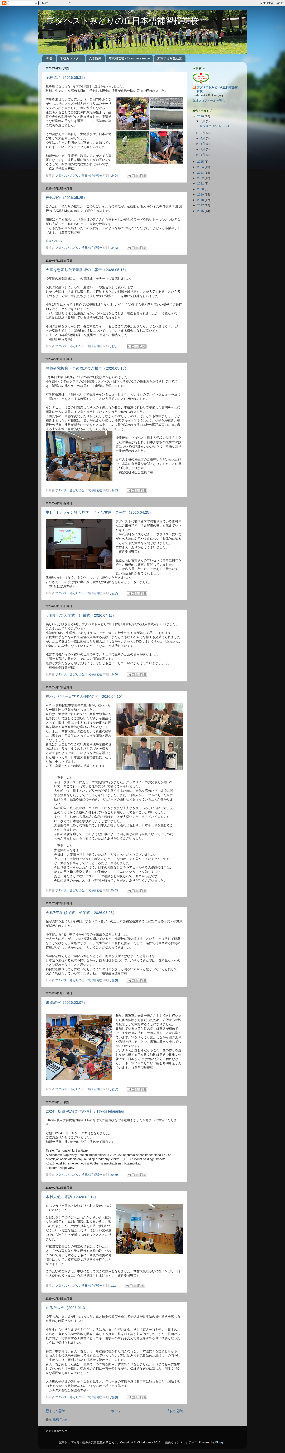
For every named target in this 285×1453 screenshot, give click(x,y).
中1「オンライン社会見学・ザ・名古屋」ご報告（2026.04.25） (99, 512)
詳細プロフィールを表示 (209, 100)
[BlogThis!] (133, 176)
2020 (201, 189)
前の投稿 (175, 1411)
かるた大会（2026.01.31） (68, 1308)
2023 (201, 172)
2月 (203, 149)
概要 (49, 58)
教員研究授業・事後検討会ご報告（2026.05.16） (87, 368)
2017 (201, 205)
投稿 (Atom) (61, 1419)
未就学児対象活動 (169, 58)
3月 (203, 143)
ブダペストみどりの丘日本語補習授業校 (118, 21)
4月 (203, 138)
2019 (201, 194)
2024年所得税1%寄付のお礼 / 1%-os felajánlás (85, 1111)
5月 (203, 132)
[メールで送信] (129, 176)
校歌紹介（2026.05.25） (66, 198)
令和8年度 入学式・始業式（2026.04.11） (81, 615)
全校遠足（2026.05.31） (66, 77)
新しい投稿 (55, 1411)
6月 (203, 121)
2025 (201, 161)
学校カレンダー (71, 58)
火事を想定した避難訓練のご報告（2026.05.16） (87, 270)
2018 (201, 200)
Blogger (220, 1442)
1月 (203, 154)
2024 (201, 167)
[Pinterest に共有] (145, 176)
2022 (201, 178)
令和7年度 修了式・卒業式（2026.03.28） (81, 913)
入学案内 (95, 58)
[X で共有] (137, 176)
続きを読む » (54, 240)
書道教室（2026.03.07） (66, 1002)
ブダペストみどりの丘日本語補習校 (217, 89)
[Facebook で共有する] (141, 176)
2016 (201, 211)
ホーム (116, 1411)
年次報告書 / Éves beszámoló (129, 58)
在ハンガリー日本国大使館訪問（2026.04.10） (85, 696)
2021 (201, 183)
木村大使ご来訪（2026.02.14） (72, 1197)
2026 (201, 116)
